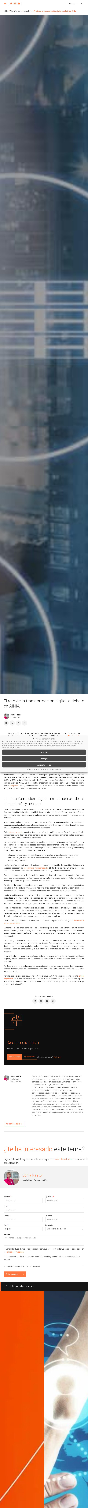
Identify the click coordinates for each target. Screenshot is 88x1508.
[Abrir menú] (5, 3)
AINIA (6, 11)
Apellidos (49, 1197)
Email (6, 1206)
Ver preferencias (44, 765)
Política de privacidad (47, 769)
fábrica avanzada (16, 832)
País (5, 1225)
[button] (73, 3)
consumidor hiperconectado (36, 868)
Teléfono (48, 1216)
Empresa (7, 1216)
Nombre (7, 1197)
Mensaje (7, 1234)
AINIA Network (16, 11)
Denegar (44, 758)
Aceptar (44, 752)
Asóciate (57, 1057)
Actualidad (28, 11)
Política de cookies (32, 769)
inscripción (13, 786)
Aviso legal (58, 769)
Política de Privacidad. (15, 1252)
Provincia (49, 1225)
